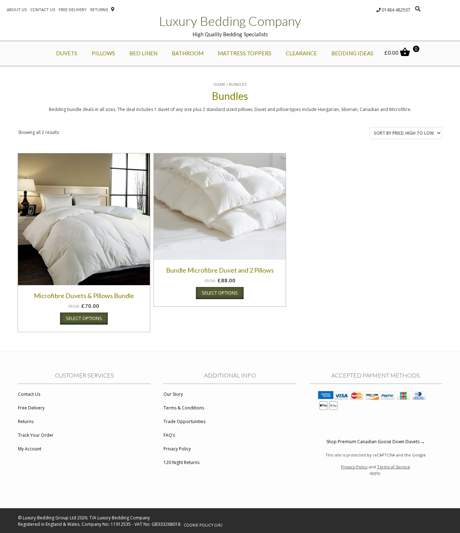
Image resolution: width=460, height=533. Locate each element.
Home (219, 84)
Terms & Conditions (184, 408)
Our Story (173, 394)
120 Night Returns (181, 462)
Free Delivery (73, 9)
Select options (84, 318)
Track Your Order (36, 435)
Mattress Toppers (244, 53)
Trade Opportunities (185, 421)
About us (17, 9)
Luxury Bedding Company (230, 20)
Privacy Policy (177, 449)
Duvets (66, 53)
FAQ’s (169, 435)
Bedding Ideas (352, 53)
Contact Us (29, 394)
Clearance (301, 53)
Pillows (103, 53)
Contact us (42, 9)
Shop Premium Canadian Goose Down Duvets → (375, 442)
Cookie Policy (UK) (203, 525)
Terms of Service (393, 466)
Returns (99, 9)
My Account (29, 449)
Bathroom (187, 53)
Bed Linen (143, 53)
